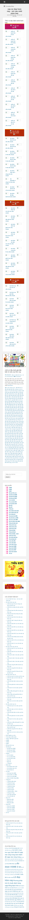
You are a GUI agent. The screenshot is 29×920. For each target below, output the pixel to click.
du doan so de (18, 389)
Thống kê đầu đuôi (13, 523)
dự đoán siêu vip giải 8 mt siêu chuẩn (11, 300)
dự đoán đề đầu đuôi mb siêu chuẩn (11, 195)
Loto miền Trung (13, 544)
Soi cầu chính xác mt (10, 387)
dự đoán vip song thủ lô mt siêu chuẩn (11, 321)
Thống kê (11, 508)
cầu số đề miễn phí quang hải (13, 860)
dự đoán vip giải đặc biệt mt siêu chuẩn (11, 294)
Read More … (11, 385)
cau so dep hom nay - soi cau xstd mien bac (14, 11)
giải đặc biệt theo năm (12, 406)
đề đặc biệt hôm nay (13, 398)
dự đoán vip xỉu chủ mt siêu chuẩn (11, 287)
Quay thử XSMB (12, 546)
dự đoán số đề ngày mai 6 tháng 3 (13, 872)
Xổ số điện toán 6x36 (14, 510)
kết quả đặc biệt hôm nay (12, 422)
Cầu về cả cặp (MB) (13, 519)
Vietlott (7, 753)
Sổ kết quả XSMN (13, 496)
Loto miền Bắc (12, 540)
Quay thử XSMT (12, 549)
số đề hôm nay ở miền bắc (18, 905)
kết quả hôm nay (13, 492)
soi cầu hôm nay (12, 896)
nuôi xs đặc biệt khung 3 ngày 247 (15, 453)
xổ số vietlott (12, 500)
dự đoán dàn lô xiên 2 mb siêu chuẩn (11, 153)
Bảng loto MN (10, 802)
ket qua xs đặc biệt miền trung (13, 427)
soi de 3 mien (15, 462)
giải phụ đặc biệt (11, 412)
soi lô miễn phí (20, 903)
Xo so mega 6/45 (13, 501)
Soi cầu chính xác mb (11, 602)
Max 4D (10, 507)
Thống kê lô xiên (13, 526)
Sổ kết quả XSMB (13, 494)
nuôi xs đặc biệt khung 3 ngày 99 (12, 454)
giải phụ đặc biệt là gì (16, 413)
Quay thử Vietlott (13, 551)
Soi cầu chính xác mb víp (12, 646)
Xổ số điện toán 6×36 (12, 766)
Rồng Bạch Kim (13, 885)
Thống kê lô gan (12, 524)
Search (7, 477)
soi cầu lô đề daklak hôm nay (15, 898)
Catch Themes (17, 917)
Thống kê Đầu (12, 530)
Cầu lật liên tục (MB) (13, 517)
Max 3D (10, 505)
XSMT (10, 491)
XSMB (10, 487)
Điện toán (8, 764)
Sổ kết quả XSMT (13, 498)
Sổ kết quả (8, 746)
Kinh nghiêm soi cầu (11, 735)
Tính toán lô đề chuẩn (11, 737)
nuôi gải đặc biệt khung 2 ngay (14, 448)
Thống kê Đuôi (12, 532)
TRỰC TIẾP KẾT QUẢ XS (12, 738)
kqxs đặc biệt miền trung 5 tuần (12, 433)
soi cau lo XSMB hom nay (14, 891)
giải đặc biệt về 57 (13, 409)
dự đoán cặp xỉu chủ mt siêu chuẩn (11, 315)
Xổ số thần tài (12, 514)
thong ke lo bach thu (19, 907)
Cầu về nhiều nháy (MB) (14, 521)
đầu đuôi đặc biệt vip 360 (14, 395)
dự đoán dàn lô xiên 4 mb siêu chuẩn (11, 166)
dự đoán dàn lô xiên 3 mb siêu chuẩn (11, 159)
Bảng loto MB (10, 799)
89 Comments (18, 376)
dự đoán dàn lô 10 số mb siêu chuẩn (10, 188)
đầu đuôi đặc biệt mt (14, 392)
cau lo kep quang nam (14, 848)
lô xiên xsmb (10, 877)
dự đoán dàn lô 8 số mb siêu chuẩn (11, 146)
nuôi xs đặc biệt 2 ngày (15, 450)
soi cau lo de (19, 887)
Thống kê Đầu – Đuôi (14, 533)
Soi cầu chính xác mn (11, 704)
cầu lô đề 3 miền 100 (14, 859)
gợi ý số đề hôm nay (11, 874)
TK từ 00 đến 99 (12, 539)
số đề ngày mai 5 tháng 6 (9, 907)
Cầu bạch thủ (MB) (13, 516)
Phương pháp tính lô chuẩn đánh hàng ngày (13, 883)
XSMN (10, 489)
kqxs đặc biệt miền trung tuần (13, 441)
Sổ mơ (10, 553)
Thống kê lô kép (12, 528)
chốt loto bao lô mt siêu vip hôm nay (15, 676)
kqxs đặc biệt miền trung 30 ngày (15, 431)
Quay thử (8, 804)
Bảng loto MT (10, 801)
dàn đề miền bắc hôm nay (15, 869)
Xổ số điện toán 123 (13, 512)
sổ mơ (7, 812)
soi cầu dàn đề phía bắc (12, 894)
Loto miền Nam (12, 542)
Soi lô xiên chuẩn (9, 905)
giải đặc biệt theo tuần (15, 407)
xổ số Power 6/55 (13, 503)
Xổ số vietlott (10, 755)
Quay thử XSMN (12, 548)
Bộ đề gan (7, 848)
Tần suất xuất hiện (13, 537)
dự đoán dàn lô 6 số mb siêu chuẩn (11, 140)
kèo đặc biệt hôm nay (12, 419)
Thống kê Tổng (12, 535)
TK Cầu (8, 771)
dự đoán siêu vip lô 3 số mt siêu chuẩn (11, 344)
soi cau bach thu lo (12, 887)
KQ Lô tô (8, 797)
